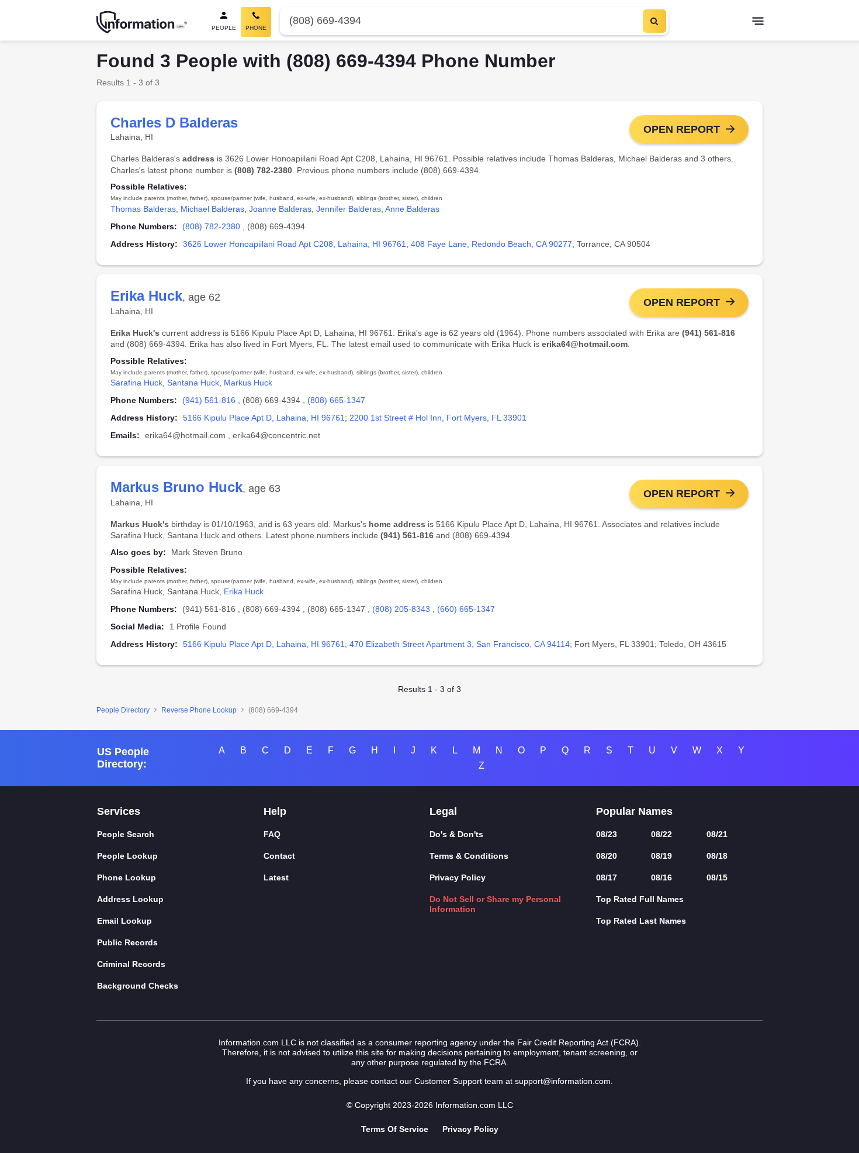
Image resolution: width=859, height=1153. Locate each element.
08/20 (606, 856)
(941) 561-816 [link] (208, 400)
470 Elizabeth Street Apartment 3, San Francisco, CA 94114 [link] (459, 644)
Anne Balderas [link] (412, 209)
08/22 (661, 834)
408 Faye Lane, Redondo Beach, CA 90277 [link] (491, 244)
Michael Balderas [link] (212, 209)
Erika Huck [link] (244, 591)
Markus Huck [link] (248, 382)
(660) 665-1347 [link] (466, 609)
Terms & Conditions (469, 856)
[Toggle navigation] (758, 22)
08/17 (606, 877)
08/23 (606, 834)
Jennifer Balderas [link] (348, 209)
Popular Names (634, 811)
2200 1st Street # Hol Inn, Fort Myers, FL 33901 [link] (438, 417)
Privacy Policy (458, 877)
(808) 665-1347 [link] (336, 400)
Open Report (681, 129)
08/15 (717, 877)
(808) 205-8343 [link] (401, 609)
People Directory (123, 710)
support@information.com (563, 1081)
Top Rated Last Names (641, 920)
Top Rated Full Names (640, 899)
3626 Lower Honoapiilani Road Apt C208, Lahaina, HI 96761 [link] (294, 244)
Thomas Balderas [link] (143, 209)
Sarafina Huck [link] (136, 382)
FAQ (272, 834)
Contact (279, 856)
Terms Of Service (394, 1129)
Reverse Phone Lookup (199, 710)
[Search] (654, 21)
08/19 (661, 856)
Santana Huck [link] (193, 382)
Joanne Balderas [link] (280, 209)
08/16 (661, 877)
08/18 (717, 856)
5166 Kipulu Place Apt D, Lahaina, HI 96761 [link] (264, 417)
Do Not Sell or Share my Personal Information (495, 904)
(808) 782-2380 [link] (211, 226)
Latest (276, 877)
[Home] (142, 22)
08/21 (717, 834)
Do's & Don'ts (456, 834)
